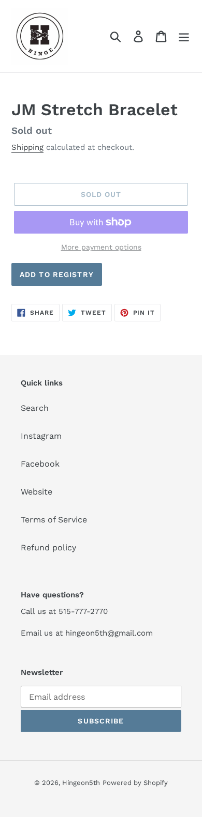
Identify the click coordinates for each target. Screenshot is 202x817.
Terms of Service (54, 520)
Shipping (27, 147)
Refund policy (48, 547)
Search (35, 408)
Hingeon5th (81, 783)
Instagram (41, 436)
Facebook (40, 464)
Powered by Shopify (135, 783)
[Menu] (183, 36)
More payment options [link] (101, 247)
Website (36, 492)
